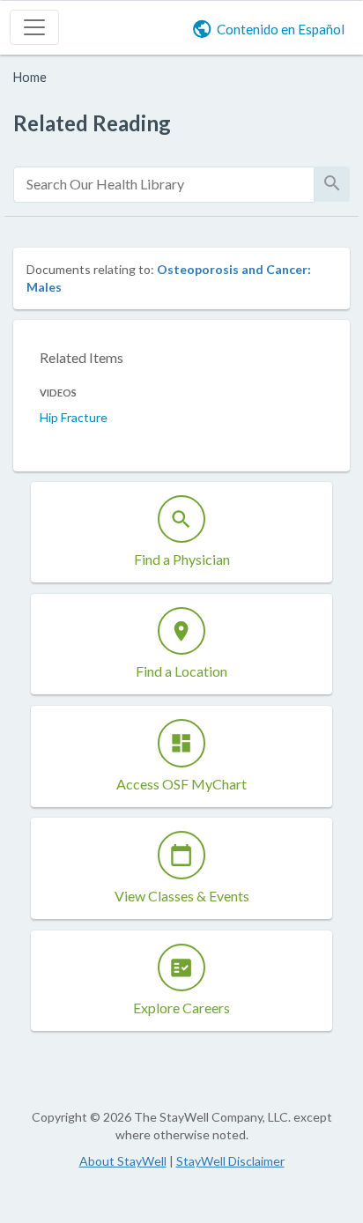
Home (30, 77)
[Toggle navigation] (34, 27)
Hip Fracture (73, 417)
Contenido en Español (280, 29)
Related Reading (92, 123)
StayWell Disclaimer (230, 1160)
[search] (164, 185)
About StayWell (123, 1160)
